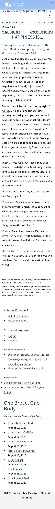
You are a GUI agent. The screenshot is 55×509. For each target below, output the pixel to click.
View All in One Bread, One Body (23, 416)
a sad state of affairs (20, 432)
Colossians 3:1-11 (12, 22)
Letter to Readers (18, 320)
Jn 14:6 (26, 100)
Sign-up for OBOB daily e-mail (25, 368)
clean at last (15, 459)
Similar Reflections (41, 31)
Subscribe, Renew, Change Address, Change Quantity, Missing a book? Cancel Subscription (29, 359)
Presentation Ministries (19, 4)
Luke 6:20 (30, 53)
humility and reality (20, 478)
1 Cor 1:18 (18, 156)
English (12, 335)
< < (4, 11)
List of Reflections (18, 316)
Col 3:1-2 (29, 225)
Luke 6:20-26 (45, 22)
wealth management (20, 441)
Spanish (12, 340)
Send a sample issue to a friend (22, 382)
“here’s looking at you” (22, 450)
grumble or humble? (20, 423)
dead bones (15, 469)
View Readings (11, 31)
